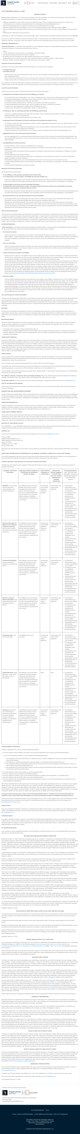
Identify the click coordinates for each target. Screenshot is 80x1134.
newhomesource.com (63, 944)
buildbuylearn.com (40, 946)
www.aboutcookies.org (48, 980)
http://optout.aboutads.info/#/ (20, 273)
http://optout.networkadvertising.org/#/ (43, 273)
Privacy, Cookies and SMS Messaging (22, 1114)
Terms (47, 1110)
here (10, 785)
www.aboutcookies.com (8, 1070)
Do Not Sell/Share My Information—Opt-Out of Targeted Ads (51, 1114)
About (69, 3)
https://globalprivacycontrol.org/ (10, 802)
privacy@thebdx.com (49, 368)
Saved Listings (53, 3)
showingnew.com (26, 946)
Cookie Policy (18, 255)
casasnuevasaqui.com (42, 944)
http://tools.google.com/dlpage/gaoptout (23, 1061)
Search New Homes (43, 3)
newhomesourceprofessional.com (11, 946)
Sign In (76, 3)
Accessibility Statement (37, 1110)
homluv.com (53, 944)
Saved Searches (62, 3)
